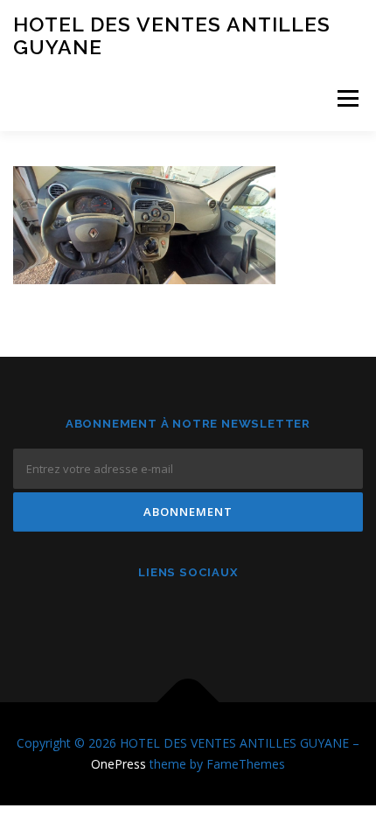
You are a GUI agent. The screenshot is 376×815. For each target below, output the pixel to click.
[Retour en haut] (188, 703)
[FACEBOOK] (146, 619)
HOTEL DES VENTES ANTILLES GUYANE (172, 35)
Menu (346, 98)
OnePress (118, 764)
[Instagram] (188, 619)
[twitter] (231, 619)
